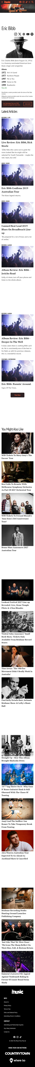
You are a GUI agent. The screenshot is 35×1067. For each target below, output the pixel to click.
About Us (6, 1002)
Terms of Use (7, 1009)
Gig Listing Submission (10, 1028)
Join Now (28, 104)
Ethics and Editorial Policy (10, 1012)
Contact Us (6, 1032)
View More (17, 395)
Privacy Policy (7, 1005)
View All (4, 88)
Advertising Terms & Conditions (12, 1016)
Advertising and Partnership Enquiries (13, 1025)
